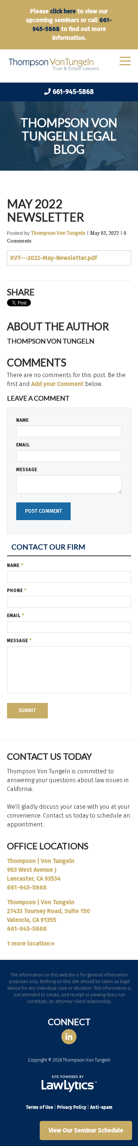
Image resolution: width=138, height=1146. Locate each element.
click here (63, 11)
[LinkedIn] (69, 1036)
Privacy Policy (71, 1107)
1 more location (28, 943)
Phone (16, 590)
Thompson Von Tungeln (58, 233)
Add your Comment (57, 383)
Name (22, 420)
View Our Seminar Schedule (86, 1130)
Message (26, 469)
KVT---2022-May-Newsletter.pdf (53, 257)
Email (23, 444)
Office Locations (47, 845)
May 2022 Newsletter (45, 210)
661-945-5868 (73, 92)
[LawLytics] (69, 1083)
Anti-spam (101, 1107)
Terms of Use (39, 1107)
